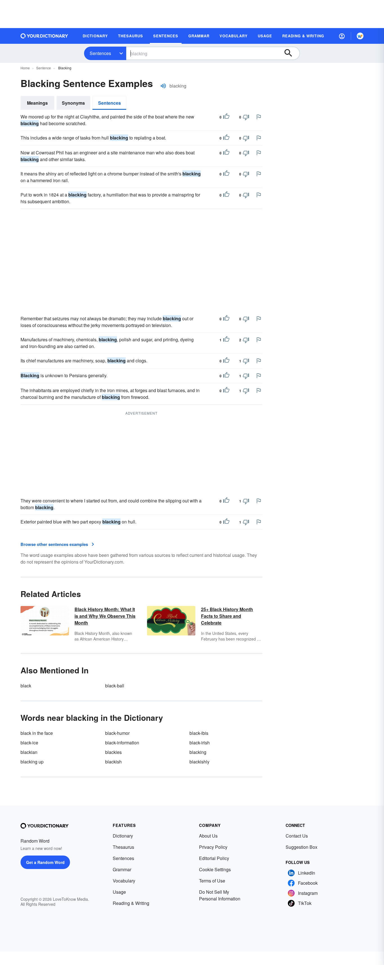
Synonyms (73, 103)
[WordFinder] (360, 36)
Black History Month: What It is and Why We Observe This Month (104, 616)
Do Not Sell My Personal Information (219, 895)
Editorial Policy (214, 858)
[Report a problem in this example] (258, 116)
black (26, 685)
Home (25, 67)
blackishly (199, 761)
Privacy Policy (213, 847)
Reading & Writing (131, 903)
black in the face (37, 733)
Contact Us (297, 836)
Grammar (122, 869)
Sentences (100, 53)
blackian (29, 752)
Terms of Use (212, 880)
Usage (119, 892)
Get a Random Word (45, 862)
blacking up (32, 761)
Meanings (37, 103)
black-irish (199, 742)
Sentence (43, 67)
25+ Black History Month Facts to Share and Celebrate (227, 616)
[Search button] (291, 53)
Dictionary (123, 836)
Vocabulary (124, 880)
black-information (122, 742)
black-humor (117, 733)
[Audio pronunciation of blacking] (163, 86)
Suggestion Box (301, 847)
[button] (341, 36)
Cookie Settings (215, 869)
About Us (208, 836)
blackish (113, 761)
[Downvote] (246, 117)
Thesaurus (123, 847)
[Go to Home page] (44, 35)
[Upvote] (226, 117)
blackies (113, 752)
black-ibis (198, 733)
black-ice (29, 742)
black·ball (114, 685)
